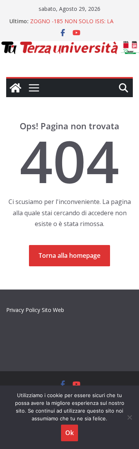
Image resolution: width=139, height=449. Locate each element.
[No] (129, 417)
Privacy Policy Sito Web (35, 310)
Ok (69, 432)
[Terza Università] (15, 88)
